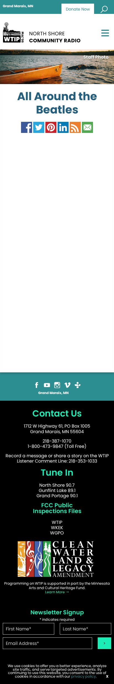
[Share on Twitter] (38, 127)
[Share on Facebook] (26, 127)
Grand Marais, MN (18, 6)
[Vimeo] (67, 385)
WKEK (57, 527)
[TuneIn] (77, 385)
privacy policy (83, 676)
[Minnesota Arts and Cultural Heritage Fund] (57, 559)
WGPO (57, 533)
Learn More (55, 592)
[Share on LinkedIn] (63, 127)
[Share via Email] (87, 127)
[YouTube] (46, 385)
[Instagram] (57, 385)
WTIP (57, 522)
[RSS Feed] (75, 127)
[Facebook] (36, 385)
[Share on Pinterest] (50, 127)
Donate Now (78, 9)
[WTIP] (43, 31)
